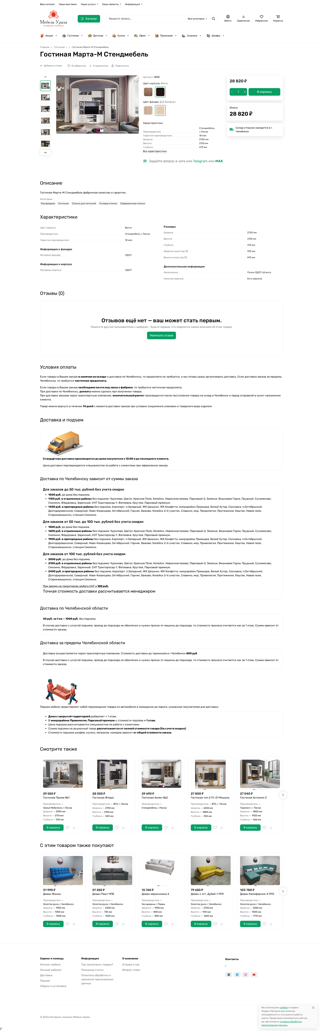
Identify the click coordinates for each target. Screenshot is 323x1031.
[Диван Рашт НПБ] (112, 870)
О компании (130, 958)
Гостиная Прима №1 (56, 797)
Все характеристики (155, 151)
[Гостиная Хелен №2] (162, 774)
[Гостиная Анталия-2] (260, 774)
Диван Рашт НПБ (103, 894)
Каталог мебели (50, 964)
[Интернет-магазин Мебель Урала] (53, 18)
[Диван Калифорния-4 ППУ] (260, 870)
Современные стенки (132, 203)
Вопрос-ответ (131, 969)
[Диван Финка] (63, 870)
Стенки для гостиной (84, 203)
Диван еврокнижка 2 (155, 894)
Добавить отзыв (53, 65)
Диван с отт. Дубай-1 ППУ (207, 894)
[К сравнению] (73, 827)
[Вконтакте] (228, 974)
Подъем (45, 980)
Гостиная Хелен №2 (155, 797)
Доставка (46, 975)
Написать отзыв (161, 335)
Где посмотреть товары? (97, 964)
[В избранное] (67, 827)
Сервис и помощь (52, 958)
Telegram (200, 161)
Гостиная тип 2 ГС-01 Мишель (210, 797)
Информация (132, 4)
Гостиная (73, 35)
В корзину (53, 827)
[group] (97, 124)
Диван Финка (52, 894)
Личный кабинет (51, 969)
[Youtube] (254, 974)
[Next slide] (45, 152)
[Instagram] (245, 974)
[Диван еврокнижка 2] (162, 870)
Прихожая (166, 35)
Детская (98, 35)
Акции (49, 35)
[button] (148, 92)
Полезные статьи (92, 969)
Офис (142, 35)
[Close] (313, 1007)
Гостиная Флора (103, 797)
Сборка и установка (53, 986)
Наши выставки (68, 4)
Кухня (121, 35)
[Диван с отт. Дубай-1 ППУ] (211, 870)
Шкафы (216, 35)
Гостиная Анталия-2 (253, 797)
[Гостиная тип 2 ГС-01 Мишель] (211, 774)
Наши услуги (88, 4)
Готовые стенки (108, 203)
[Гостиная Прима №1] (63, 774)
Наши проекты (110, 4)
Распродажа (48, 203)
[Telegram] (237, 974)
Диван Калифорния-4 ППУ (257, 894)
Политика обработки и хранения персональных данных (97, 979)
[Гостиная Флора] (112, 774)
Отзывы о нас (131, 964)
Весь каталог (47, 4)
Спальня (192, 35)
